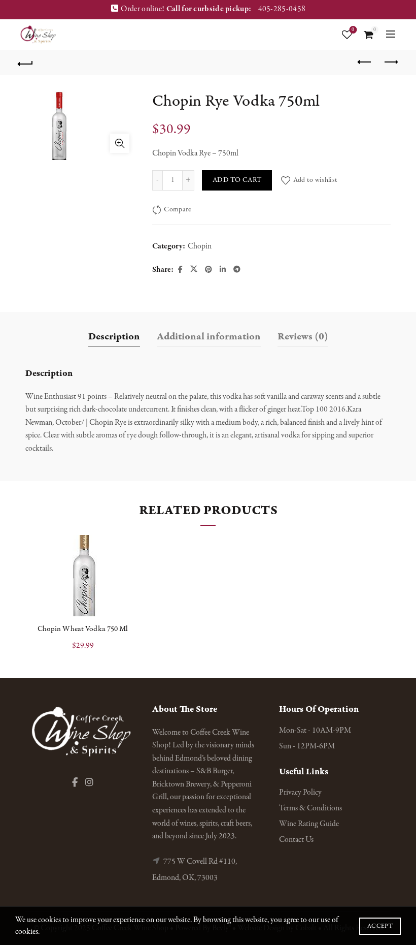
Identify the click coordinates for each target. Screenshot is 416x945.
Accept (380, 926)
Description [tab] (114, 336)
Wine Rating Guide (309, 824)
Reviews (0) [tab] (303, 336)
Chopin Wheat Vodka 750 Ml (83, 629)
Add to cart (237, 180)
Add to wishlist (315, 180)
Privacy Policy (300, 792)
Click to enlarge (119, 143)
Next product (390, 62)
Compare (177, 209)
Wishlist (353, 30)
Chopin (200, 246)
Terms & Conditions (310, 808)
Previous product (365, 62)
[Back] (26, 62)
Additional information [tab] (209, 336)
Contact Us (296, 839)
